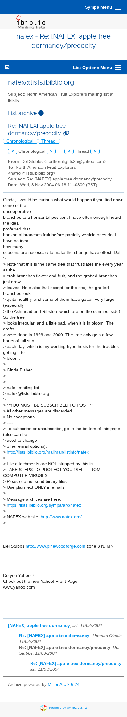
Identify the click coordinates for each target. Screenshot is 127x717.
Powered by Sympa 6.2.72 (68, 707)
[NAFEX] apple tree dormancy (39, 625)
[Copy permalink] (66, 133)
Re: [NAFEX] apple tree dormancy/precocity (75, 663)
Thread (49, 141)
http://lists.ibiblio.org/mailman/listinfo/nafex (48, 452)
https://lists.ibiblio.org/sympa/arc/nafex (44, 505)
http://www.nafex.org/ (61, 517)
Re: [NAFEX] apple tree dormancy (54, 635)
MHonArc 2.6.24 (64, 684)
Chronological (20, 141)
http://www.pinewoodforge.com (55, 546)
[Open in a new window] (41, 113)
